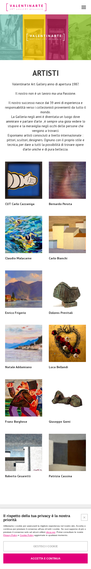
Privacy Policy (10, 535)
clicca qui (50, 532)
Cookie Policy (27, 535)
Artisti (45, 73)
